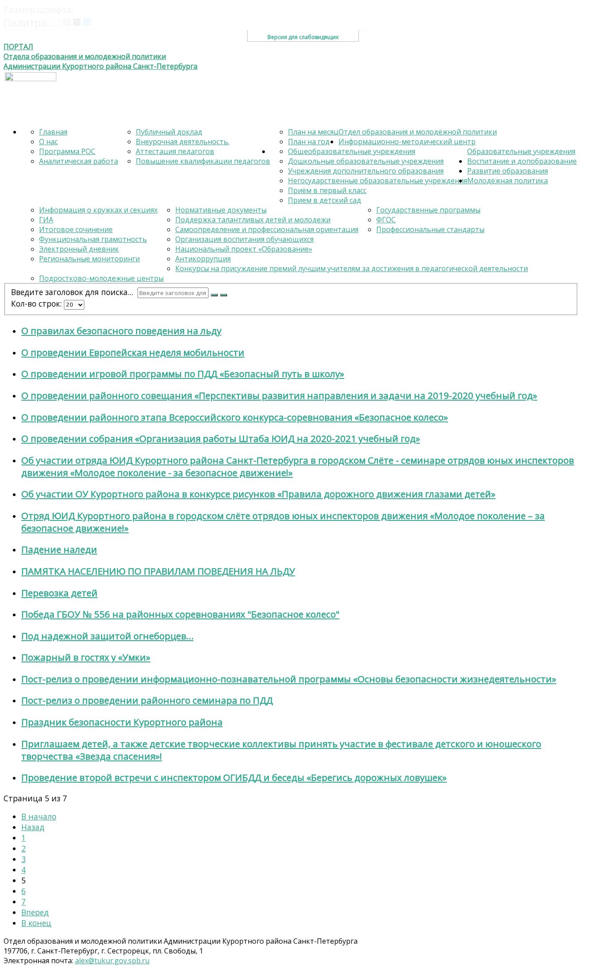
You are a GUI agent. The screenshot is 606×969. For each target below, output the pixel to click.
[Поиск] (214, 295)
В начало (38, 816)
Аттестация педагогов (175, 151)
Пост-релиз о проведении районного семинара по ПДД (147, 700)
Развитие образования (507, 171)
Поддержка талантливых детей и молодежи (253, 220)
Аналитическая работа (78, 161)
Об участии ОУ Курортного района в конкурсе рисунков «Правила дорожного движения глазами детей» (258, 494)
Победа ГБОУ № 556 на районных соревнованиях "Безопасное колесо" (180, 614)
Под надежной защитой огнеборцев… (107, 636)
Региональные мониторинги (89, 259)
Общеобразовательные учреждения (351, 151)
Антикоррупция (203, 259)
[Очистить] (223, 295)
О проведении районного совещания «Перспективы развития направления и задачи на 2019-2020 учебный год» (279, 395)
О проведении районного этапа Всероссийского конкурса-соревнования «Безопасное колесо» (234, 417)
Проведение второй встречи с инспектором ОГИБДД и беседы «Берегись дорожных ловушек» (234, 777)
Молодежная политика (507, 180)
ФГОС (386, 220)
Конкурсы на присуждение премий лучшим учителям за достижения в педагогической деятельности (351, 268)
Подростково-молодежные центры (101, 278)
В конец (36, 923)
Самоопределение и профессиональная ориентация (266, 229)
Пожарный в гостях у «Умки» (85, 657)
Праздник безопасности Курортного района (122, 722)
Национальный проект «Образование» (243, 249)
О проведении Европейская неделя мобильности (132, 352)
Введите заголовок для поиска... (73, 292)
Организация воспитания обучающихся (244, 239)
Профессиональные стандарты (430, 229)
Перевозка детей (59, 593)
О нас (48, 141)
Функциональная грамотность (93, 239)
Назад (32, 827)
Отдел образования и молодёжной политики (417, 132)
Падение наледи (59, 549)
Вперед (35, 912)
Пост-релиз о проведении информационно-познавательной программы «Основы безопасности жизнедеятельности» (288, 679)
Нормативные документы (221, 210)
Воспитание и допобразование (522, 161)
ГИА (46, 220)
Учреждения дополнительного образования (366, 171)
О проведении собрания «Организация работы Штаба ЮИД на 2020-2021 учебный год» (220, 438)
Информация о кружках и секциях (98, 210)
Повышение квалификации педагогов (203, 161)
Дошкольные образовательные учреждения (366, 161)
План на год (309, 141)
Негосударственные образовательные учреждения (377, 180)
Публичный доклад (169, 132)
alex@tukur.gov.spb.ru (112, 960)
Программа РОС (67, 151)
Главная (53, 132)
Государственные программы (428, 210)
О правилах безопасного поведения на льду (121, 330)
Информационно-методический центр (407, 141)
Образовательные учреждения (521, 151)
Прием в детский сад (324, 200)
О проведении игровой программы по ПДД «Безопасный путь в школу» (182, 373)
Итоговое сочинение (76, 229)
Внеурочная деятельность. (182, 141)
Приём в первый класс (327, 190)
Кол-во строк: (36, 303)
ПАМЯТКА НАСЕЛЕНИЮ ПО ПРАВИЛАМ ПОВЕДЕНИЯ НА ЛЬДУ (158, 571)
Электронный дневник (79, 249)
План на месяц (313, 132)
